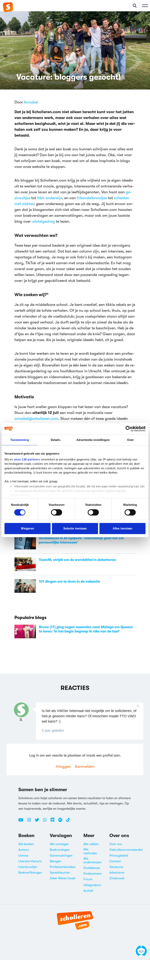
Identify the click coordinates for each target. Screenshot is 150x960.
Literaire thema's (30, 861)
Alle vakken (91, 844)
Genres (23, 855)
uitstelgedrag (44, 221)
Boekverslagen (60, 850)
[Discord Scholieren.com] (54, 821)
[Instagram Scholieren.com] (30, 821)
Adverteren (116, 872)
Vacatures (116, 867)
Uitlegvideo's (92, 885)
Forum (87, 879)
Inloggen (63, 766)
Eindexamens (92, 873)
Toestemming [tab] (19, 439)
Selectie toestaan (75, 528)
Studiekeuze (91, 868)
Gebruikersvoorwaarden (126, 850)
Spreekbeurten (60, 872)
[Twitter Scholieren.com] (38, 821)
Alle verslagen (59, 844)
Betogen (55, 861)
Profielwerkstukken (63, 867)
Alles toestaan (122, 528)
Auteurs (23, 850)
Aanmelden (84, 766)
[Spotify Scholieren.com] (61, 821)
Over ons (115, 844)
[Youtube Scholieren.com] (22, 821)
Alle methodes (90, 851)
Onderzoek (116, 878)
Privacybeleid (118, 855)
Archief (88, 891)
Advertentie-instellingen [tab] (92, 439)
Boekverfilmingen (30, 872)
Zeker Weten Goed (62, 878)
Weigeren (27, 528)
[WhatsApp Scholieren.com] (46, 821)
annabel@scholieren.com (36, 418)
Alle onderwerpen (92, 860)
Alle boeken (26, 844)
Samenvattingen (61, 855)
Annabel (31, 102)
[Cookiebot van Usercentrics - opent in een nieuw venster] (128, 429)
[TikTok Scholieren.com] (68, 821)
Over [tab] (130, 439)
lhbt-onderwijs (49, 198)
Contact (115, 861)
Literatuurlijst (27, 867)
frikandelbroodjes (92, 198)
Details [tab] (55, 439)
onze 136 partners (27, 459)
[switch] (56, 512)
